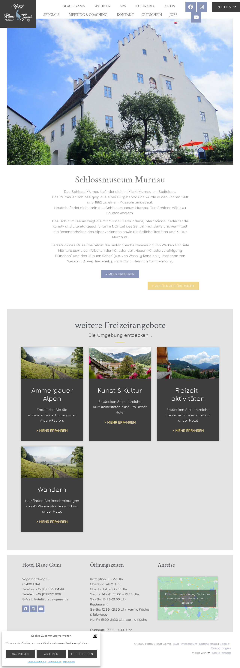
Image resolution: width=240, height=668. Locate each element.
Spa (123, 6)
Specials (51, 14)
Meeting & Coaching (88, 14)
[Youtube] (196, 17)
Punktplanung (221, 652)
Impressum (69, 661)
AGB (176, 643)
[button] (95, 636)
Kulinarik (145, 6)
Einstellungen (82, 653)
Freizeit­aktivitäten (188, 394)
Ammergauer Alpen (52, 394)
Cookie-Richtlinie (37, 661)
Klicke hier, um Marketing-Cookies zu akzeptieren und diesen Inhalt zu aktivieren (187, 598)
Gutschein (152, 14)
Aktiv (170, 6)
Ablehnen (51, 653)
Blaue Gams (74, 6)
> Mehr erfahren (52, 430)
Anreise (166, 565)
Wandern (52, 489)
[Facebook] (190, 7)
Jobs (173, 14)
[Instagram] (202, 7)
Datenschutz (54, 661)
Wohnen (102, 6)
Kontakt (125, 14)
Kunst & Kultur (120, 390)
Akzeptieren (20, 653)
